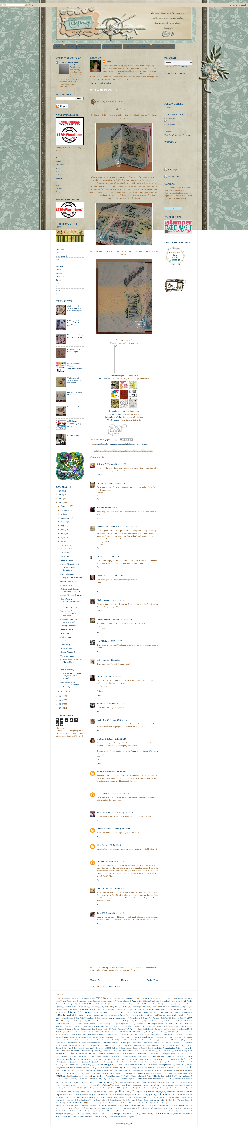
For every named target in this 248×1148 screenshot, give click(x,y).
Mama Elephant (61, 1065)
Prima (90, 1082)
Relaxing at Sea (185, 1082)
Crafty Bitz (86, 1021)
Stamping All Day (150, 1094)
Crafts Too (164, 1018)
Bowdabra (146, 1006)
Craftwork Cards (178, 1018)
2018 (61, 491)
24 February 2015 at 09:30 (115, 464)
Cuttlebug (151, 1023)
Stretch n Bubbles (134, 1097)
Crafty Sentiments (169, 1021)
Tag (124, 1100)
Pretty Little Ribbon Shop (63, 1082)
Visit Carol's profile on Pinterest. (177, 135)
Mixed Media (186, 1067)
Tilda (173, 1105)
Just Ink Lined (100, 1053)
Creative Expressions (64, 1023)
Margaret (59, 266)
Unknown (101, 861)
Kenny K (83, 1056)
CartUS (120, 1009)
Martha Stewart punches (161, 1064)
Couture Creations (110, 443)
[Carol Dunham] (165, 121)
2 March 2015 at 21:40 (115, 913)
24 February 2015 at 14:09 (115, 575)
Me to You (179, 1064)
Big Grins (59, 1007)
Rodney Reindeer (74, 406)
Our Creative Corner (106, 378)
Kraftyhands (153, 1056)
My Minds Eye (157, 1070)
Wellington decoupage (63, 1113)
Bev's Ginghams (170, 1004)
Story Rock (122, 1097)
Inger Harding (96, 1050)
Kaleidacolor (153, 1054)
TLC (63, 1108)
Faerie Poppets (99, 1037)
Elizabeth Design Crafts (140, 1034)
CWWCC (162, 1024)
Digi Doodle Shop (160, 1029)
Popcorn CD (108, 1079)
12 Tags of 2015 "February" (71, 577)
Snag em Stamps (74, 1092)
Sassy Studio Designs (140, 1085)
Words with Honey (100, 1116)
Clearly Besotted (66, 1014)
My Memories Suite (119, 1070)
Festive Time (137, 1040)
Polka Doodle (83, 1078)
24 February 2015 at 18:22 (113, 676)
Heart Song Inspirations (142, 1045)
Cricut (93, 1024)
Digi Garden (172, 1029)
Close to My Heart (85, 1015)
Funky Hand (147, 1043)
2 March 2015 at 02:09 (115, 888)
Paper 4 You (131, 1073)
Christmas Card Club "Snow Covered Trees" (71, 620)
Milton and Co (172, 1067)
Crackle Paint (164, 1015)
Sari (57, 185)
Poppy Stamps (127, 1078)
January (64, 691)
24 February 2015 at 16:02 (113, 600)
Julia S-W (101, 913)
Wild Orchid (147, 1113)
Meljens (95, 1067)
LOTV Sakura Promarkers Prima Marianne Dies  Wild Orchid (88, 1062)
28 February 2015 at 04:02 (116, 861)
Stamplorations (167, 1094)
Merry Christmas (67, 573)
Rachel (58, 280)
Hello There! (65, 633)
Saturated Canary (155, 1085)
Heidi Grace (186, 1045)
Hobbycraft (89, 1048)
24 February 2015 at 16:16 (121, 619)
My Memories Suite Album (140, 1070)
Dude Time (75, 1034)
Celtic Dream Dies (139, 1009)
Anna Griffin (137, 1001)
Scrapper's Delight (170, 1085)
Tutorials (70, 46)
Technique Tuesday (184, 1100)
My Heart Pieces (90, 1070)
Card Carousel (73, 1009)
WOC (57, 1116)
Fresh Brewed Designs (122, 1042)
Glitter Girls (178, 1043)
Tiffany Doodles (163, 1105)
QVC (158, 1082)
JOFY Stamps (79, 1053)
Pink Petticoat (71, 1078)
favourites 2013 (113, 1040)
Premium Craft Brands (182, 1078)
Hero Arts (67, 1048)
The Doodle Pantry (160, 1103)
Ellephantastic (155, 1034)
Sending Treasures (184, 1085)
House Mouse (125, 1048)
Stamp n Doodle (80, 1094)
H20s (93, 1045)
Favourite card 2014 (99, 1040)
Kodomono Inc (115, 1056)
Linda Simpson (103, 619)
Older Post (152, 980)
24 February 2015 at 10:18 (114, 483)
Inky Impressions (120, 1050)
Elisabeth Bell (124, 1034)
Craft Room (90, 1018)
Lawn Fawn (70, 1059)
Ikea (149, 1048)
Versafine (58, 1111)
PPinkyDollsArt (141, 1078)
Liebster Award (97, 1059)
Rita (99, 556)
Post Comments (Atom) (110, 986)
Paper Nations (156, 1073)
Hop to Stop (99, 1048)
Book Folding (135, 1007)
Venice (177, 1108)
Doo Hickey (149, 1032)
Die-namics (121, 1029)
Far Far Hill (129, 1037)
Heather (100, 738)
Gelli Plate (166, 1042)
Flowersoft (82, 1042)
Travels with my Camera (69, 62)
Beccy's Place (157, 1004)
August (64, 521)
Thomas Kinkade (122, 1105)
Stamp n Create (67, 1094)
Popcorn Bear (96, 1078)
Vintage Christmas (107, 1111)
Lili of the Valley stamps (139, 1059)
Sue (98, 507)
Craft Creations (68, 1018)
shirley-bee (101, 719)
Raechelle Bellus (104, 828)
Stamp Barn (181, 1091)
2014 (61, 696)
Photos (134, 1076)
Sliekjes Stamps (61, 1091)
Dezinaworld (102, 1029)
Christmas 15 (73, 1012)
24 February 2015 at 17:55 (111, 660)
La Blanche (166, 1056)
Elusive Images (167, 1034)
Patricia (100, 575)
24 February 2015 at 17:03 (111, 641)
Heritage (58, 1048)
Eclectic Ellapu (112, 1034)
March (64, 541)
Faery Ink (110, 1037)
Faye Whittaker (125, 1040)
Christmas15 (176, 1012)
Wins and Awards (112, 46)
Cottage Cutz (134, 1015)
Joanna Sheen (62, 1053)
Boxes (154, 1007)
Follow (167, 107)
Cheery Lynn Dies (175, 1009)
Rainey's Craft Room (106, 526)
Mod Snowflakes (67, 548)
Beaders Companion (129, 1004)
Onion (86, 1073)
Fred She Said (106, 1042)
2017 (61, 494)
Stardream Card (60, 1097)
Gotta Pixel (84, 1045)
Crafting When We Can (150, 1018)
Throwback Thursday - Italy (76, 65)
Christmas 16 (89, 1012)
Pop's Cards (102, 793)
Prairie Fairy (154, 1078)
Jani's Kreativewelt (165, 1050)
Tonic (70, 1108)
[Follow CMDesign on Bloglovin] (173, 210)
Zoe (57, 293)
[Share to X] (126, 439)
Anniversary (65, 644)
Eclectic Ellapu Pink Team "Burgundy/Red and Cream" (70, 675)
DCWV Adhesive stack (130, 1026)
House (116, 1048)
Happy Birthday (66, 629)
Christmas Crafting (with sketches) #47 (75, 335)
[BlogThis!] (123, 439)
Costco (122, 1015)
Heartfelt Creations (159, 1045)
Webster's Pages (174, 1111)
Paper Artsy (143, 1073)
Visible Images (123, 1110)
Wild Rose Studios (163, 1113)
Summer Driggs (174, 1097)
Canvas (58, 1009)
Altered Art (82, 1001)
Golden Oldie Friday (68, 581)
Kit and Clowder (95, 1056)
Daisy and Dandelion (182, 1023)
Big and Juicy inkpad (183, 1004)
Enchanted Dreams (62, 1037)
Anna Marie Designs (152, 1001)
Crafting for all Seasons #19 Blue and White (74, 322)
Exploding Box (75, 1037)
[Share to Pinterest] (131, 439)
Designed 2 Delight (89, 1029)
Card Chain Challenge (87, 1009)
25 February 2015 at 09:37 (118, 793)
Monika (59, 178)
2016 (61, 498)
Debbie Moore (161, 1026)
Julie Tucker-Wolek (105, 812)
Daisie (170, 1023)
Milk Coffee (160, 1068)
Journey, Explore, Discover (71, 595)
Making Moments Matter (70, 564)
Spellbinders (121, 1091)
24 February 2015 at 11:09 (111, 507)
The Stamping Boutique (106, 1105)
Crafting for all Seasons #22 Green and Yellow (74, 380)
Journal (121, 443)
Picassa (141, 1076)
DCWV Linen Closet (147, 1026)
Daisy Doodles (75, 1026)
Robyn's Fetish (94, 1085)
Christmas (61, 1012)
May (63, 533)
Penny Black (96, 1076)
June (63, 529)
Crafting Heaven (135, 1018)
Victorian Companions (81, 1111)
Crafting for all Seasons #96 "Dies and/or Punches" (71, 590)
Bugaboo (185, 1006)
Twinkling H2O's (106, 1108)
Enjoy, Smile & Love (68, 607)
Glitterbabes (188, 1043)
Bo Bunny (124, 1006)
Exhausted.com (73, 435)
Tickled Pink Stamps (138, 1105)
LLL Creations (172, 1059)
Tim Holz (181, 1105)
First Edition (166, 1039)
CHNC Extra (188, 1009)
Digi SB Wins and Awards (136, 46)
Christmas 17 (104, 1012)
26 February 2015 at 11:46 (110, 845)
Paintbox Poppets (108, 1073)
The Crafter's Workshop (127, 1103)
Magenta (147, 1062)
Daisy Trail (86, 1026)
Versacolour (186, 1108)
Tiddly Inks (152, 1105)
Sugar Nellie (162, 1097)
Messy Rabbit (136, 1067)
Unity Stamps (116, 343)
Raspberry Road (169, 1082)
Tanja (58, 192)
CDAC (128, 1009)
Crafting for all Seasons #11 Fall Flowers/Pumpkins (74, 308)
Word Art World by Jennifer (82, 1116)
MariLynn (59, 171)
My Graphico (77, 1070)
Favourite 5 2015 (159, 1037)
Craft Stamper (113, 419)
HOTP (108, 1048)
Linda (99, 600)
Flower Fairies (60, 1043)
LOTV (184, 1058)
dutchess (100, 464)
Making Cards (185, 1062)
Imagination (158, 1048)
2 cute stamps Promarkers (71, 998)
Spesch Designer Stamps (145, 1091)
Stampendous (103, 1094)
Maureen (59, 273)
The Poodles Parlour (72, 1105)
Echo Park (100, 1034)
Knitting (105, 1056)
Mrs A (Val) (60, 276)
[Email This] (121, 439)
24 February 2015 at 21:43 (115, 739)
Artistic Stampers (68, 1004)
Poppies (116, 1079)
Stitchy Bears (100, 1097)
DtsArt (66, 1034)
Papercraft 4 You (184, 1073)
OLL (79, 1073)
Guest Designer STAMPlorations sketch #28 (71, 601)
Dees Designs (60, 1029)
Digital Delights (60, 1032)
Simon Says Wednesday (115, 416)
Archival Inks (176, 1001)
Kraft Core (141, 1056)
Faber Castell (87, 1037)
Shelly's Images (103, 1088)
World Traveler (66, 648)
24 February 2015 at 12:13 (126, 526)
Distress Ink (72, 1032)
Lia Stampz (84, 1059)
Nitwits (58, 1073)
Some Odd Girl (87, 1092)
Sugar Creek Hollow (149, 1097)
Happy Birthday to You (69, 560)
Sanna (58, 181)
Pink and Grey (66, 637)
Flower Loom (71, 1043)
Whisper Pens (106, 1114)
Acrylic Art (159, 998)
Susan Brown (186, 1097)
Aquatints (165, 1001)
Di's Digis (112, 1029)
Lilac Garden (121, 1059)
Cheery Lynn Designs (155, 1009)
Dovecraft (171, 1031)
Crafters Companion (117, 1018)
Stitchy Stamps (112, 1097)
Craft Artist (177, 1014)
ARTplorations (84, 1003)
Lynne (58, 168)
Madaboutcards (136, 1062)
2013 (61, 700)
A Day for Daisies (146, 998)
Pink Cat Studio (159, 1076)
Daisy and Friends (62, 1026)
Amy (58, 157)
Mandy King (86, 1064)
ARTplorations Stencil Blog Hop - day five (74, 423)
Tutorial (78, 1108)
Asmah (58, 161)
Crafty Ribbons (153, 1020)
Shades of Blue (66, 585)
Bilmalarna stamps (70, 1007)
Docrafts (137, 1031)
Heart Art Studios (126, 1045)
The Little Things (67, 656)
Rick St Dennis (81, 1085)
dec (170, 1026)
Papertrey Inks (76, 1076)
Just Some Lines (113, 1054)
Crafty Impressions (101, 1020)
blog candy (104, 1006)
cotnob (100, 483)
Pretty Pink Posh (80, 1082)
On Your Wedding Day (74, 393)
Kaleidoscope (164, 1054)
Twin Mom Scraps (92, 1108)
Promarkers (105, 1082)
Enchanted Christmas (182, 1034)
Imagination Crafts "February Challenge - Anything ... (70, 684)
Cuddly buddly (104, 1023)
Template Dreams (74, 1102)
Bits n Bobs (94, 1007)
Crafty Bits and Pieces (72, 1021)
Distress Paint (98, 1031)
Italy (144, 1051)
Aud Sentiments (115, 1004)
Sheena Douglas (90, 1088)
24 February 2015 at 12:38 (112, 556)
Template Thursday (93, 1103)
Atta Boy (105, 1004)
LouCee (126, 1062)
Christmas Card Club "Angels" (73, 350)
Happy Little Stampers (107, 1045)
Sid (98, 659)
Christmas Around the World (138, 1012)
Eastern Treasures (88, 1034)
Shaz (57, 286)
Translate (183, 66)
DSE (59, 1034)
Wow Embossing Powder (118, 1116)
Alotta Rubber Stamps (69, 1001)
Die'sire (130, 1028)
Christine (59, 252)
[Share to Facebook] (129, 439)
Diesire (140, 1029)
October (64, 514)
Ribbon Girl (59, 1085)
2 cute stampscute (87, 998)
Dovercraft (180, 1032)
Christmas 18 (119, 1012)
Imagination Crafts (172, 1048)
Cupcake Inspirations (121, 1024)
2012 (61, 704)
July (63, 525)
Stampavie (92, 1094)
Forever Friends (94, 1043)
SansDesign (116, 1085)
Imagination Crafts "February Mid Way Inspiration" (69, 613)
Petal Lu (126, 1076)
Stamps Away (185, 1094)
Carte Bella (112, 1009)
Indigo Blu (69, 1050)
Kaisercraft (142, 1053)
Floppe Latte (186, 1040)
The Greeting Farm (175, 1103)
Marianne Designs (103, 1064)
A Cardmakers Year (130, 998)
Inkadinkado (107, 1051)
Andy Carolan (93, 1001)
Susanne (59, 188)
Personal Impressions (113, 1076)
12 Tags (58, 998)
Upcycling (157, 1108)
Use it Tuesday (167, 1108)
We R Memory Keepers (157, 1111)
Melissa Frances (83, 1067)
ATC (97, 1004)
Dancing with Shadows (102, 1026)
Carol (108, 61)
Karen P (100, 771)
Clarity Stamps (187, 1012)
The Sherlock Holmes (88, 1105)
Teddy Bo (59, 1103)
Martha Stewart (137, 1064)
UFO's (116, 1108)
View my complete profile (100, 83)
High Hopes (78, 1048)
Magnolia (156, 1062)
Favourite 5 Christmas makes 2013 (79, 1040)
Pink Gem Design (184, 1076)
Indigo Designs (81, 1050)
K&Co (133, 1054)
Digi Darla (148, 1029)
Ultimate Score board (128, 1108)
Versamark (67, 1111)
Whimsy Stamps (90, 1113)
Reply (99, 474)
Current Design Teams (89, 46)
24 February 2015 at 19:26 (116, 703)
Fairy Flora (119, 1037)
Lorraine (59, 262)
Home (59, 46)
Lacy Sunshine (180, 1056)
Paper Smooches (170, 1073)
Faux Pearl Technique (143, 1037)
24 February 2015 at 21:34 (117, 720)
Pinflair (149, 1076)
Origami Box (95, 1073)
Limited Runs (158, 1059)
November (65, 510)
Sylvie (58, 290)
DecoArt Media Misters (182, 1026)
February (65, 545)
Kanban (185, 1053)
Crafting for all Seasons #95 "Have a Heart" (71, 660)
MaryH (58, 269)
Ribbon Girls (70, 1085)
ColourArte (99, 1015)
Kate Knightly (73, 1056)
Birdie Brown (83, 1007)
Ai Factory (168, 998)
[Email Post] (116, 439)
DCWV (116, 1026)
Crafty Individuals (120, 1021)
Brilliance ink (163, 1007)
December (65, 506)
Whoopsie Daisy (135, 1114)
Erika (99, 676)
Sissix (172, 1088)
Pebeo (86, 1076)
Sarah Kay (127, 1085)
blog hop (114, 1006)
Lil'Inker (109, 1059)
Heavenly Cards (173, 1045)
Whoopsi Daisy (119, 1113)
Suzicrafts (59, 1100)
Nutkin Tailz (70, 1073)
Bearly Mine (143, 1003)
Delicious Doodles (73, 1029)
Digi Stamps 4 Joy (184, 1029)
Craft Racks (80, 1018)
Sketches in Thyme (183, 1088)
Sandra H (101, 703)
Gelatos (156, 1042)
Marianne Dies (122, 1064)
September (65, 518)
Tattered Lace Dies (157, 1100)
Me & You (64, 556)
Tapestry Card (142, 1100)
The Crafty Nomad (144, 1103)
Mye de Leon (171, 1070)
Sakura (106, 1085)
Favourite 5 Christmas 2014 (175, 1037)
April (63, 537)
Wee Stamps (186, 1111)
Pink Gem (171, 1076)
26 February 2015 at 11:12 (122, 828)
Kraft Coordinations (128, 1056)
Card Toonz (101, 1009)
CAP (64, 1009)
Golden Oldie (63, 1045)
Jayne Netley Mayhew (182, 1050)
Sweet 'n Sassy (69, 1100)
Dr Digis (189, 1032)
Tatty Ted (172, 1100)
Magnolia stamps (169, 1061)
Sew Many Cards (62, 1088)
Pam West (120, 1073)
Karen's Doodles (61, 1056)
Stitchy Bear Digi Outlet (84, 1097)
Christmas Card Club (159, 1012)
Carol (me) (60, 164)
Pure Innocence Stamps (127, 1082)
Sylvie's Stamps (115, 1100)
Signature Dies (131, 1088)
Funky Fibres (137, 1043)
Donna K (101, 888)
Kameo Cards (175, 1054)
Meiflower (71, 1067)
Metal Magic (149, 1067)
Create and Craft (184, 1021)
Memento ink (107, 1068)
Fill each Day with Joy (151, 1040)
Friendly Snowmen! (68, 625)
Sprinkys (172, 1092)
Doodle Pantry (160, 1032)
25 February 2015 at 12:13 (124, 812)
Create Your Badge (171, 124)
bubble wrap (175, 1007)
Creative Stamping (82, 1024)
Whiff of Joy (77, 1114)
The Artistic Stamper (110, 1103)
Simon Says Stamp (117, 410)
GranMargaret (61, 256)
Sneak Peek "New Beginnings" (67, 568)
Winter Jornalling (67, 669)
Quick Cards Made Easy (145, 1082)
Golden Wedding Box (69, 652)
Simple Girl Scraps (161, 1088)
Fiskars (177, 1040)
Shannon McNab (76, 1088)
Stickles (70, 1097)
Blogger (129, 1123)
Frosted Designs (117, 375)
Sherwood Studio (117, 1088)
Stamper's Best (117, 1094)
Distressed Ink (126, 1031)
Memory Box (120, 1067)
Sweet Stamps (115, 413)
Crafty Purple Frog (136, 1021)
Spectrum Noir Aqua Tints (102, 1092)
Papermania (61, 1075)
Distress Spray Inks (112, 1032)
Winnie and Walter (183, 1113)
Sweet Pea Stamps (83, 1100)
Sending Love (65, 665)
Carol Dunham (169, 118)
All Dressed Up (180, 998)
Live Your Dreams (67, 640)
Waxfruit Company (139, 1111)
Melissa (59, 174)
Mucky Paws (65, 1070)
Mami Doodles (74, 1064)
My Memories (103, 1070)
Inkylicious (133, 1050)
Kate (57, 259)
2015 (100, 443)
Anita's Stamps (106, 1001)
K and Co (124, 1053)
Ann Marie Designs (123, 1001)
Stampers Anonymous (132, 1094)
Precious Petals (167, 1079)
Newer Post (96, 980)
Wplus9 (131, 1116)
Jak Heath (152, 1050)
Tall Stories (64, 552)
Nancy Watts (185, 1070)
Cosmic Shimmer (111, 1015)
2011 (61, 708)
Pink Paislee (59, 1079)
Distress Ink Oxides (85, 1032)
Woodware (66, 1116)
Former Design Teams (163, 46)
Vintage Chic (94, 1111)
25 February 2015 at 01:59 (115, 771)
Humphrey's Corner (139, 1048)
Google (75, 1045)
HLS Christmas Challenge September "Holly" (75, 365)
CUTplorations (137, 1023)
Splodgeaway (130, 443)
